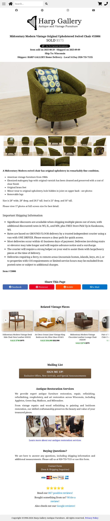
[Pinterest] (42, 10)
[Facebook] (16, 10)
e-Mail (95, 287)
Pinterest (43, 287)
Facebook (16, 287)
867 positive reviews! (60, 493)
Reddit (69, 287)
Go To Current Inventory (57, 46)
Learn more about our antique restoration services (55, 440)
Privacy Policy (91, 518)
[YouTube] (94, 10)
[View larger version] (55, 98)
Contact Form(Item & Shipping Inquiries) (55, 468)
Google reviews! (66, 505)
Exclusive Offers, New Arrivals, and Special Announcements (55, 373)
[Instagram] (68, 10)
